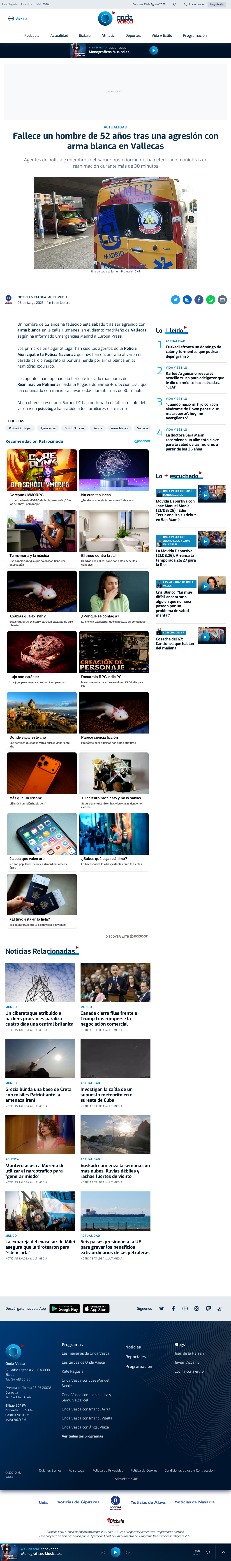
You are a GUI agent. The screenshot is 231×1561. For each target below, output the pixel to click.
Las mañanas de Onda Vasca (85, 1353)
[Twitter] (175, 299)
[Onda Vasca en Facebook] (173, 1309)
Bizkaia (85, 35)
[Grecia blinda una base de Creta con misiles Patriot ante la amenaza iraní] (40, 1058)
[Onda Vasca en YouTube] (185, 1309)
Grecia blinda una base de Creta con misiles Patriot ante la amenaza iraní (38, 1094)
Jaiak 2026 (42, 4)
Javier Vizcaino (187, 1362)
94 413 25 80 (20, 1379)
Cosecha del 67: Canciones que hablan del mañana (175, 644)
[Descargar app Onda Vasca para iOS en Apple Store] (96, 1308)
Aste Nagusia (9, 4)
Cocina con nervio (189, 1371)
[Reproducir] (153, 50)
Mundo (11, 1007)
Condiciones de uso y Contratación (190, 1470)
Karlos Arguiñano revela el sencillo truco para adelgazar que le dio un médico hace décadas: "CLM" (195, 380)
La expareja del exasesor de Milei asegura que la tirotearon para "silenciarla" (40, 1247)
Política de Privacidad (107, 1470)
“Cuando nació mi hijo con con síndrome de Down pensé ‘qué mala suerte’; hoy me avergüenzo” (192, 411)
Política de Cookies (144, 1470)
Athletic (108, 35)
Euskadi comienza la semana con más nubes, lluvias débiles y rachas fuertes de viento (115, 1171)
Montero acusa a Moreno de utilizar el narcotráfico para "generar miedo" (35, 1171)
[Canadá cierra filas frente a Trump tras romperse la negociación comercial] (115, 982)
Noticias (133, 1347)
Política (12, 1159)
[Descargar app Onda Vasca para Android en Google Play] (64, 1308)
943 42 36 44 (21, 1397)
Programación (195, 35)
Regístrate (217, 4)
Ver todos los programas (82, 1436)
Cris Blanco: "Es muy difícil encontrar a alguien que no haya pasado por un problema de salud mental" (174, 604)
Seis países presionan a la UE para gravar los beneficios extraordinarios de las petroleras (115, 1247)
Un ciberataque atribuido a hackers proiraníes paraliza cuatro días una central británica (39, 1018)
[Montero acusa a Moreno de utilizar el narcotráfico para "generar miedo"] (40, 1134)
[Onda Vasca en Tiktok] (220, 1308)
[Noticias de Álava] (148, 1502)
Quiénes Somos (50, 1470)
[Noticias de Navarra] (195, 1502)
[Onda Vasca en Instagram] (197, 1309)
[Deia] (43, 1502)
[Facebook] (198, 299)
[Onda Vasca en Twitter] (161, 1309)
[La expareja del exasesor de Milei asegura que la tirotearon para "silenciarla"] (40, 1211)
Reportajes (135, 1357)
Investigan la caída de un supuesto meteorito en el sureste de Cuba (107, 1094)
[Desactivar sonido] (208, 1552)
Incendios (26, 4)
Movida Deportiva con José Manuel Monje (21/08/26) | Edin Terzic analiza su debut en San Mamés (176, 510)
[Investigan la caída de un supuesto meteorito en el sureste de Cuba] (115, 1058)
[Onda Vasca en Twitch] (208, 1309)
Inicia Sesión (197, 4)
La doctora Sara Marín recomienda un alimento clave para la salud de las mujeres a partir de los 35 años (192, 442)
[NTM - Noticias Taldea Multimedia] (115, 1502)
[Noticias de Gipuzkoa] (78, 1502)
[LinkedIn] (187, 299)
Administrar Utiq (127, 1479)
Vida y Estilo (162, 35)
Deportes (133, 35)
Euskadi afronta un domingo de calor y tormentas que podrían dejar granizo (193, 352)
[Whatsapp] (210, 299)
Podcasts (31, 35)
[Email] (222, 299)
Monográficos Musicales (109, 52)
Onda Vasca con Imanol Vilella (87, 1418)
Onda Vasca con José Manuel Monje (85, 1383)
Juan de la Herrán (189, 1353)
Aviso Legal (77, 1470)
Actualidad (59, 35)
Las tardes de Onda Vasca (83, 1362)
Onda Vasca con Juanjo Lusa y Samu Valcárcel (86, 1397)
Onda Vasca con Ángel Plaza (85, 1427)
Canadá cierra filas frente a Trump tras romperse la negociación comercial (109, 1018)
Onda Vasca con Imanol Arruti (86, 1409)
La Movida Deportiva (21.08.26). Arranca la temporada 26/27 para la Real (176, 558)
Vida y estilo (176, 368)
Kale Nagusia (72, 1371)
